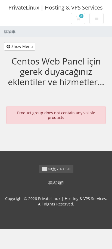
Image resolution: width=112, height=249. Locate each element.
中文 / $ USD (58, 168)
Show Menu (21, 46)
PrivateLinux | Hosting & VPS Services (55, 7)
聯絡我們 (56, 182)
